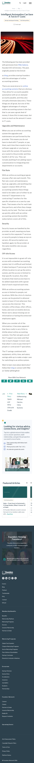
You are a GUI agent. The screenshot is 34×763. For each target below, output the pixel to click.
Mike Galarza (23, 65)
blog (6, 75)
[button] (20, 3)
